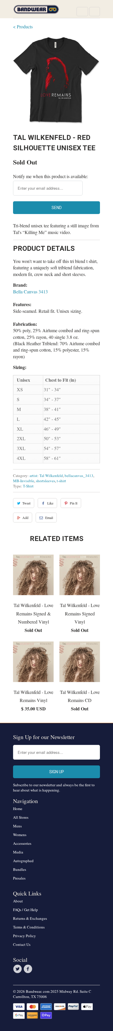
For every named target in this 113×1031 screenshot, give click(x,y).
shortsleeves (45, 480)
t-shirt (61, 480)
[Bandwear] (36, 11)
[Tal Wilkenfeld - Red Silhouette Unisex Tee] (56, 80)
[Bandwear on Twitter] (18, 969)
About (18, 901)
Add (25, 517)
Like (50, 503)
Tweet (26, 503)
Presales (19, 878)
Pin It (73, 503)
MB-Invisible (23, 480)
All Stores (20, 817)
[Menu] (82, 11)
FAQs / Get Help (25, 909)
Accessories (22, 843)
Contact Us (21, 944)
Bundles (19, 869)
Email (49, 517)
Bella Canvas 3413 (30, 291)
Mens (17, 826)
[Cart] (94, 11)
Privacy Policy (24, 935)
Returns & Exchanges (30, 918)
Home (17, 808)
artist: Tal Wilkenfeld (46, 475)
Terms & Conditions (29, 927)
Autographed (23, 860)
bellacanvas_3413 (79, 475)
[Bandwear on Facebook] (28, 969)
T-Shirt (28, 486)
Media (18, 852)
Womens (19, 834)
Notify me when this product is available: (50, 176)
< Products (23, 26)
